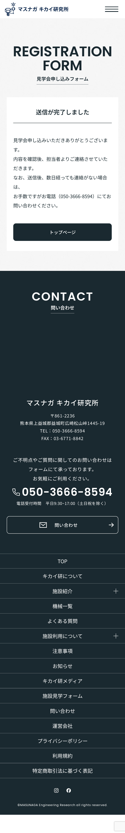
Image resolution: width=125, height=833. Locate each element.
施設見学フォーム (63, 695)
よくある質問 (62, 620)
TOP (62, 561)
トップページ (62, 232)
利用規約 (62, 755)
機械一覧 (62, 605)
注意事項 (62, 650)
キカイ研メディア (62, 680)
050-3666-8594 (68, 430)
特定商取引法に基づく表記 (62, 770)
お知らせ (63, 665)
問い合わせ (66, 525)
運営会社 (62, 725)
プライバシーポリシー (63, 740)
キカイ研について (63, 575)
